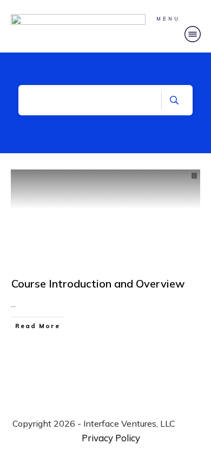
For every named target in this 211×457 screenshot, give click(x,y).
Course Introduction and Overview (98, 283)
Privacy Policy (111, 437)
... (13, 304)
